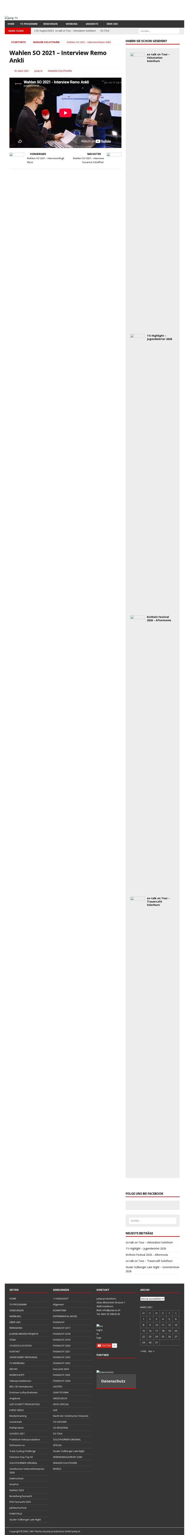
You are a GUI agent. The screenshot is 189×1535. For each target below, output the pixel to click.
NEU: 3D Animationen (21, 1386)
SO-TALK (57, 1433)
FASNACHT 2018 (61, 1333)
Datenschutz (16, 1478)
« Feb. (143, 1351)
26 (169, 1336)
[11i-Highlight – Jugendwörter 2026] (137, 608)
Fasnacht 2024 (61, 1369)
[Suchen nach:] (159, 30)
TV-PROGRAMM (28, 23)
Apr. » (151, 1351)
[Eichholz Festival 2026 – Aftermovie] (137, 889)
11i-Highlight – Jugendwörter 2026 (159, 337)
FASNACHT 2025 (61, 1375)
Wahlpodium (16, 1427)
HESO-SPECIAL (61, 1404)
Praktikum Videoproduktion (24, 1439)
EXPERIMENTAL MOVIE (65, 1316)
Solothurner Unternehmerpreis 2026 (26, 1470)
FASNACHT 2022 (61, 1357)
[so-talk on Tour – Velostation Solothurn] (137, 327)
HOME (11, 23)
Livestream (15, 1421)
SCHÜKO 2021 (17, 1433)
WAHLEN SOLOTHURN (60, 70)
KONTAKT (14, 1351)
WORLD (57, 1468)
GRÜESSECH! (60, 1398)
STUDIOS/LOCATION (20, 1345)
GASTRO (57, 1386)
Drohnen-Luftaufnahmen (23, 1392)
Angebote (14, 1398)
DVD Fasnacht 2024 (20, 1501)
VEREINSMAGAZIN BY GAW (67, 1457)
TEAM (12, 1339)
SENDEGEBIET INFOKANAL (23, 1357)
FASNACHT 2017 (61, 1328)
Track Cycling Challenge (22, 1451)
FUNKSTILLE (15, 1513)
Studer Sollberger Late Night (25, 1519)
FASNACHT (59, 1322)
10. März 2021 (21, 70)
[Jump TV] (11, 18)
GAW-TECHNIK (61, 1392)
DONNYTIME (59, 1310)
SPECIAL (57, 1445)
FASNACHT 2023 (61, 1363)
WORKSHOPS (16, 1375)
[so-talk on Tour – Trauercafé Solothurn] (137, 1171)
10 (156, 1325)
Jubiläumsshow (17, 1507)
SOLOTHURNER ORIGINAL (23, 1463)
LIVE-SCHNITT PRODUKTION (24, 1404)
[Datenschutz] (116, 1372)
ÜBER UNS (112, 23)
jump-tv (38, 70)
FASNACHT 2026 (61, 1380)
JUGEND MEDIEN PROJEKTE (23, 1333)
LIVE (55, 1410)
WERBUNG (72, 23)
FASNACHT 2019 (61, 1339)
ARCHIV (13, 1369)
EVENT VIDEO (16, 1410)
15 (143, 1330)
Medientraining (17, 1416)
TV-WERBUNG (17, 1363)
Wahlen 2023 (16, 1490)
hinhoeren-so (17, 1445)
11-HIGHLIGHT (60, 1298)
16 (150, 1330)
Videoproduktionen (20, 1380)
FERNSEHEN (15, 1328)
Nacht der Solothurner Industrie (70, 1416)
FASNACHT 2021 (61, 1351)
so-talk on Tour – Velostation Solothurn (158, 58)
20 (176, 1330)
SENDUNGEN (50, 23)
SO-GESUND (60, 1421)
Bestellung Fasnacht (20, 1496)
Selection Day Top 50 (21, 1457)
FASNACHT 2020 (61, 1345)
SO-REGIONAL (60, 1427)
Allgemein (58, 1304)
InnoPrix (14, 1484)
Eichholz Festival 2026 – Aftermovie (159, 618)
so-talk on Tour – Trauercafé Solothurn (158, 901)
